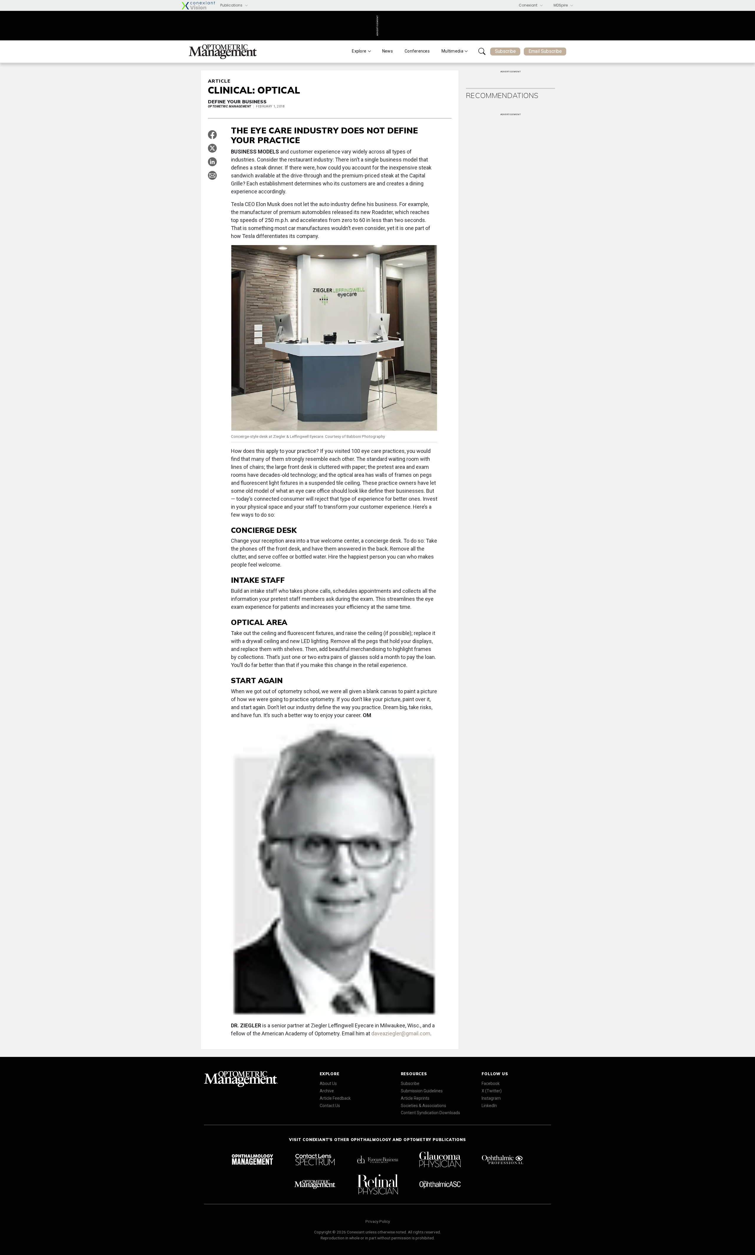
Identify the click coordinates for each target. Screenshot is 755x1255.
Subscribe (505, 51)
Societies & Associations (423, 1105)
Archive (327, 1090)
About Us (328, 1083)
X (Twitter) (492, 1090)
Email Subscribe (545, 51)
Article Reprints (415, 1098)
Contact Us (330, 1105)
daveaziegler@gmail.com (400, 1033)
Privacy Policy (377, 1221)
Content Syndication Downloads (430, 1112)
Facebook (491, 1083)
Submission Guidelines (422, 1090)
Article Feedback (335, 1098)
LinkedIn (489, 1105)
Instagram (491, 1098)
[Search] (482, 51)
